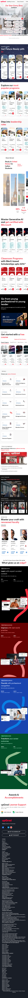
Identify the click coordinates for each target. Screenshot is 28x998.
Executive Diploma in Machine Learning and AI (4, 103)
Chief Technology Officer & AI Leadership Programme (19, 140)
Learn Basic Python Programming (12, 356)
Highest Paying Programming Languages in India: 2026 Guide (13, 937)
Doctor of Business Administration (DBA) (9, 902)
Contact (3, 851)
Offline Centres (5, 852)
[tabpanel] (14, 355)
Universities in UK (5, 962)
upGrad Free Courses (6, 846)
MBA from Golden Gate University (8, 921)
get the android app (14, 831)
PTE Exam (4, 972)
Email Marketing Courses (7, 894)
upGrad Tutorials (5, 844)
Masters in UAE (5, 983)
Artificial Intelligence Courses (7, 901)
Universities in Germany (6, 956)
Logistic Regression (5, 886)
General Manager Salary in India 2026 (9, 934)
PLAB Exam (4, 976)
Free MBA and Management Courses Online (10, 928)
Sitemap (3, 860)
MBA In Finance (5, 863)
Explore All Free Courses (20, 339)
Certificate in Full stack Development (11, 279)
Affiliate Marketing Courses (7, 897)
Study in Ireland (5, 946)
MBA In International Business (7, 871)
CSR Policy (4, 857)
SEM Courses (4, 896)
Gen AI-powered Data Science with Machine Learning (4, 279)
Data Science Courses (6, 905)
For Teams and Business (6, 847)
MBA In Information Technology (8, 870)
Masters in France (5, 982)
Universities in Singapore (6, 965)
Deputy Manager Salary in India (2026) (9, 935)
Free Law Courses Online (7, 929)
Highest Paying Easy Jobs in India (8, 939)
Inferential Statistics (5, 883)
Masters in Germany (6, 980)
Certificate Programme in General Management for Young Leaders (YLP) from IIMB (11, 103)
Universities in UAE (5, 958)
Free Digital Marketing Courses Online (9, 924)
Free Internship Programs (7, 927)
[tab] (5, 342)
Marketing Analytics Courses (7, 893)
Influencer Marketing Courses (7, 895)
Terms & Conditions (5, 854)
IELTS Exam (4, 968)
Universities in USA (5, 955)
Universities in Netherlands (7, 964)
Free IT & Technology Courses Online (9, 926)
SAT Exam (4, 969)
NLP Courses (4, 876)
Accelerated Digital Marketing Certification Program (19, 279)
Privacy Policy (4, 856)
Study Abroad (4, 848)
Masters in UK (4, 987)
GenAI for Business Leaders (7, 912)
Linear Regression (5, 885)
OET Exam (4, 974)
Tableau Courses (5, 877)
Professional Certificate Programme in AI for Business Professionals (11, 140)
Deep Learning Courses (6, 878)
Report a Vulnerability (6, 858)
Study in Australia (5, 950)
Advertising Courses (6, 892)
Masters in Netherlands (6, 988)
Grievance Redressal (6, 853)
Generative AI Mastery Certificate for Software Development (19, 240)
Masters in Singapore (6, 989)
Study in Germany (5, 945)
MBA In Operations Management (8, 867)
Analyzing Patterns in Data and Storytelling (19, 356)
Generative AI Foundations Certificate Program (4, 240)
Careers (3, 841)
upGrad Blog (4, 843)
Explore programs (20, 165)
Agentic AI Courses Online (7, 900)
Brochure (5, 289)
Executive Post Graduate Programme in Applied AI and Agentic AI (11, 67)
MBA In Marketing (5, 868)
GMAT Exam (4, 970)
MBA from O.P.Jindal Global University (9, 917)
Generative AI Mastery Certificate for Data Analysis (11, 240)
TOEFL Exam (4, 973)
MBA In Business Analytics (7, 865)
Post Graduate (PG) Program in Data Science (10, 919)
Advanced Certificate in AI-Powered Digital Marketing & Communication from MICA (19, 103)
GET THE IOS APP (15, 835)
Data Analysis (4, 881)
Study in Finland (5, 947)
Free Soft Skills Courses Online (8, 925)
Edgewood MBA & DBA (6, 915)
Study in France (5, 951)
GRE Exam (4, 971)
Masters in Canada (5, 986)
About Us (4, 840)
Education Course (5, 909)
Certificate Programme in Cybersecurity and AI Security (19, 67)
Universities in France (6, 957)
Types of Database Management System (9, 933)
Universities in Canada (6, 961)
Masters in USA (5, 979)
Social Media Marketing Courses (8, 889)
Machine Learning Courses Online (8, 903)
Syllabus (13, 78)
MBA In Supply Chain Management (9, 872)
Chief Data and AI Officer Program (4, 140)
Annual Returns (5, 859)
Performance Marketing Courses (8, 890)
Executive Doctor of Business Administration (10, 913)
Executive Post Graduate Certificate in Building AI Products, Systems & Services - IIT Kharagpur (4, 67)
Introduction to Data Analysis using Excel (4, 356)
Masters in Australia (6, 985)
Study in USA (4, 944)
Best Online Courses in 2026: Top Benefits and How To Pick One (14, 940)
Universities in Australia (6, 960)
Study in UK (4, 948)
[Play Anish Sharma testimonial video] (14, 489)
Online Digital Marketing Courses (8, 907)
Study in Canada (5, 952)
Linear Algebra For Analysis (7, 884)
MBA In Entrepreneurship (7, 873)
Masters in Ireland (5, 984)
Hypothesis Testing (5, 882)
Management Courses (6, 908)
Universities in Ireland (6, 959)
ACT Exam (4, 975)
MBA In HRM (4, 866)
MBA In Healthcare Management (8, 864)
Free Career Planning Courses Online (9, 930)
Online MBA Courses (6, 906)
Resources (4, 845)
